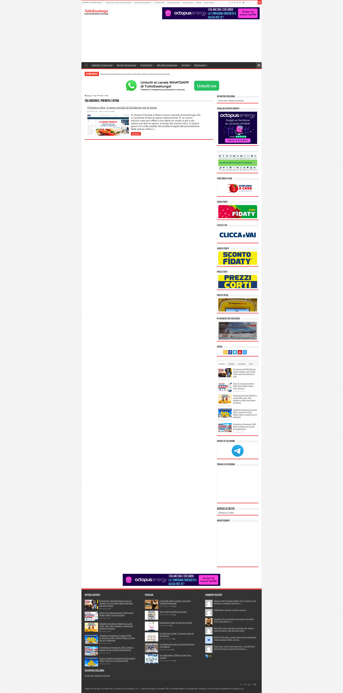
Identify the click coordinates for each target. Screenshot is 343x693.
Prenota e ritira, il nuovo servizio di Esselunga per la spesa (122, 107)
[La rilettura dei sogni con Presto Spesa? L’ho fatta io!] (151, 647)
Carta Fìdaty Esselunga (142, 2)
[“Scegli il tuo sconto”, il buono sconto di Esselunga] (151, 636)
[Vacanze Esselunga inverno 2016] (237, 330)
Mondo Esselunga (126, 65)
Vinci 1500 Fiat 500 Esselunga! (173, 612)
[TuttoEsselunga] (96, 10)
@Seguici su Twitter (226, 508)
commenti (242, 364)
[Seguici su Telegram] (237, 451)
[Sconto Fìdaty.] (237, 258)
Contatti (198, 2)
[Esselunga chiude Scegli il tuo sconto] (151, 626)
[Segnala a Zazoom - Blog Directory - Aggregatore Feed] (206, 656)
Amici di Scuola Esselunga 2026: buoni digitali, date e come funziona (243, 386)
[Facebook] (232, 2)
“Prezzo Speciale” (173, 2)
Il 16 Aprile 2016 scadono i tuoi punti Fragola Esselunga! (175, 602)
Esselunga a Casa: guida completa (118, 2)
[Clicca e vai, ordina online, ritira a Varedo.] (237, 235)
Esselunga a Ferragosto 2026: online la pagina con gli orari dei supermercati (244, 426)
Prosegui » (136, 134)
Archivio (185, 65)
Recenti (222, 364)
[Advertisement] (171, 39)
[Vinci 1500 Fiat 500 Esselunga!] (151, 615)
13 (175, 606)
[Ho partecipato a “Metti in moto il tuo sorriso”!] (151, 658)
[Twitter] (235, 2)
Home (86, 65)
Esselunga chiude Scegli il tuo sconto (176, 622)
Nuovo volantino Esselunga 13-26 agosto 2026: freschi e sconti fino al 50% (117, 659)
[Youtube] (237, 2)
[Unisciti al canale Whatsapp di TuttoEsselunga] (171, 85)
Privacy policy (209, 2)
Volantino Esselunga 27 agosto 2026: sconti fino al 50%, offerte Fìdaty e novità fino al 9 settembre (117, 638)
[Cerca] (260, 2)
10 (175, 614)
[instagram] (240, 2)
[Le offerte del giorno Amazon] (237, 163)
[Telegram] (243, 2)
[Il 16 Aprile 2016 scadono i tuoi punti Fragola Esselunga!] (151, 604)
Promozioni (146, 65)
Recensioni (200, 65)
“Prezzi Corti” (159, 2)
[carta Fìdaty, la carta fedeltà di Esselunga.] (237, 211)
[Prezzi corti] (237, 281)
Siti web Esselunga (167, 65)
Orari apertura (188, 2)
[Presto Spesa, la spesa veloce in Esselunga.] (237, 305)
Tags (251, 364)
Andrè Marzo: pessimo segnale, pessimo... (230, 610)
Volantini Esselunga (101, 65)
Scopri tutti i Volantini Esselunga (230, 100)
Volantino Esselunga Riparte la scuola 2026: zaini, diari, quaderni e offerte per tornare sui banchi (135, 74)
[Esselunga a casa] (237, 188)
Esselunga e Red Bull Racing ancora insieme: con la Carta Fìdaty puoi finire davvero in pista (116, 603)
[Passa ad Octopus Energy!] (237, 128)
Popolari (231, 364)
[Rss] (230, 2)
